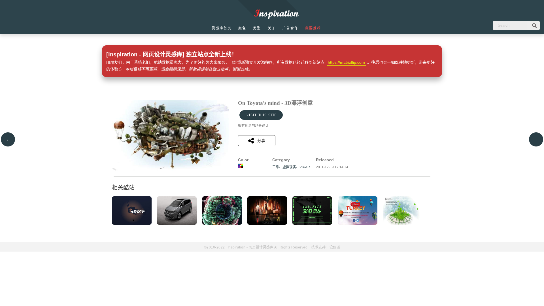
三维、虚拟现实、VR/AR (291, 167)
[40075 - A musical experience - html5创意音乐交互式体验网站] (132, 224)
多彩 (240, 165)
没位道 (335, 247)
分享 (261, 140)
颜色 (242, 28)
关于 (272, 28)
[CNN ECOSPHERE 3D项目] (222, 224)
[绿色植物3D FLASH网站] (402, 224)
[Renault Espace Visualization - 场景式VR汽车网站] (177, 224)
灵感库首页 (221, 28)
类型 (257, 28)
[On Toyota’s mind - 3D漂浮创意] (170, 169)
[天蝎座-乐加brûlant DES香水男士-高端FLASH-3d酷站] (267, 224)
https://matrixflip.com (346, 62)
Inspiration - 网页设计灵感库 (251, 247)
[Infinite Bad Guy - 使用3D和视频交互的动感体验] (312, 224)
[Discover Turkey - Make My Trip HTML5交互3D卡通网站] (357, 224)
